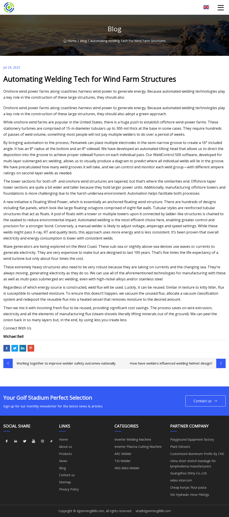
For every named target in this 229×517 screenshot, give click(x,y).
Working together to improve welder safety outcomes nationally (66, 363)
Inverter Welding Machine (132, 439)
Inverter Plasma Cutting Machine (138, 446)
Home (72, 41)
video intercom (181, 480)
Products (65, 454)
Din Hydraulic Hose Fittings (189, 494)
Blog (83, 41)
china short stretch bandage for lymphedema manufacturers (193, 463)
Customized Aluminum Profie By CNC (197, 454)
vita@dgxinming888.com (153, 511)
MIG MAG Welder (127, 468)
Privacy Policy (69, 489)
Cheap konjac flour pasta (188, 487)
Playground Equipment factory (192, 439)
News (63, 461)
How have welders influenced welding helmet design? (171, 363)
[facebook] (6, 441)
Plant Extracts (180, 446)
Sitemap (65, 482)
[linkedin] (15, 441)
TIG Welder (122, 461)
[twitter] (24, 441)
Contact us (203, 400)
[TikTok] (51, 441)
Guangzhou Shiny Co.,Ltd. (188, 473)
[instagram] (42, 441)
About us (65, 446)
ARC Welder (122, 454)
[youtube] (33, 441)
